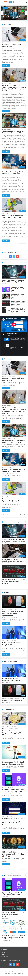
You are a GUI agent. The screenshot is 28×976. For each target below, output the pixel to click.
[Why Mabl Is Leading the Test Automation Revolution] (14, 13)
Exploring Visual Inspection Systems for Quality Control (12, 216)
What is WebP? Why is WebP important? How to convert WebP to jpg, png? (18, 310)
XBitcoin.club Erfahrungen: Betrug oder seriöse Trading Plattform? (13, 854)
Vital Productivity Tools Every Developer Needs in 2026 (13, 132)
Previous (8, 244)
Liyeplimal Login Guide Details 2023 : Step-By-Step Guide (18, 289)
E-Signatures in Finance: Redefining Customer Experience (17, 296)
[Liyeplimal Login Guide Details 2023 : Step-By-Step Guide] (6, 289)
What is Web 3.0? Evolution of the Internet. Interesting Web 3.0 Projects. (18, 303)
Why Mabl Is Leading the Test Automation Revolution (13, 172)
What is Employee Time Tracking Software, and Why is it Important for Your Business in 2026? (14, 88)
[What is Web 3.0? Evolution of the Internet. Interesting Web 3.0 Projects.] (6, 303)
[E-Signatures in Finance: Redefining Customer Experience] (6, 296)
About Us (3, 952)
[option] (14, 13)
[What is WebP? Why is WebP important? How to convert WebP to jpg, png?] (6, 310)
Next (21, 244)
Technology (5, 7)
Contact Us (3, 954)
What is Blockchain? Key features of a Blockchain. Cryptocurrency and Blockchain (13, 937)
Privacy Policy (4, 956)
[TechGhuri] (9, 2)
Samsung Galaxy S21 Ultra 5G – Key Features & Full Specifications (13, 614)
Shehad (4, 43)
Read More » (6, 65)
